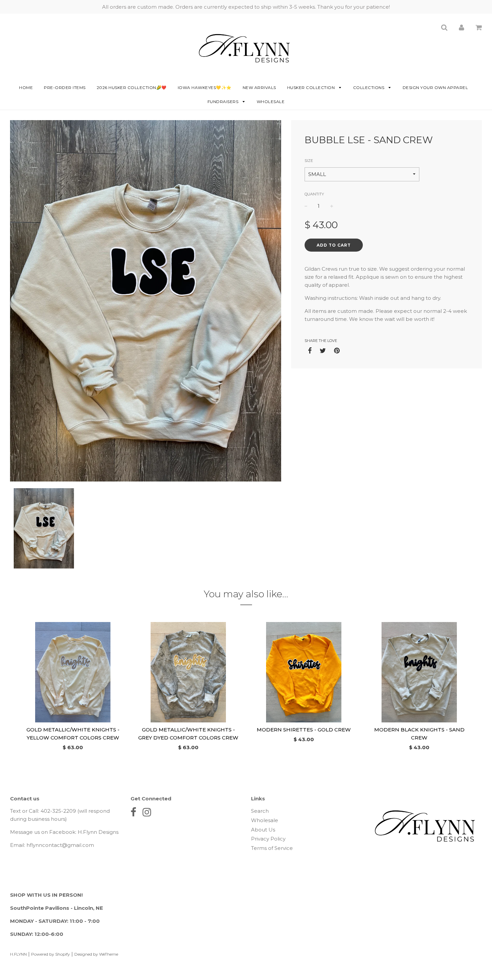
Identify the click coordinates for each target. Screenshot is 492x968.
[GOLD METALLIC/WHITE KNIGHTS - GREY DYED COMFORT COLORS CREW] (188, 672)
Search (260, 811)
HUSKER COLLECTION (311, 87)
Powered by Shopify (50, 954)
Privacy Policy (268, 838)
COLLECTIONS (369, 87)
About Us (263, 829)
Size (309, 160)
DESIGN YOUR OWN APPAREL (435, 87)
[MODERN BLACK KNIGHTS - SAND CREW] (419, 672)
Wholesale (271, 101)
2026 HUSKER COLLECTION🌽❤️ (132, 87)
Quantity (314, 194)
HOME (26, 87)
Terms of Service (272, 848)
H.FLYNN (18, 954)
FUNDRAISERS (224, 101)
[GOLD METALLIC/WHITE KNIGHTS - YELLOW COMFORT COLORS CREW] (73, 672)
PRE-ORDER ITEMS (65, 87)
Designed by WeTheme (96, 954)
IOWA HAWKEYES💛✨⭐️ (205, 87)
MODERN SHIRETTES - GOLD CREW (304, 729)
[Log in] (461, 27)
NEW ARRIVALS (259, 87)
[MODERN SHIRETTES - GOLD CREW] (303, 672)
